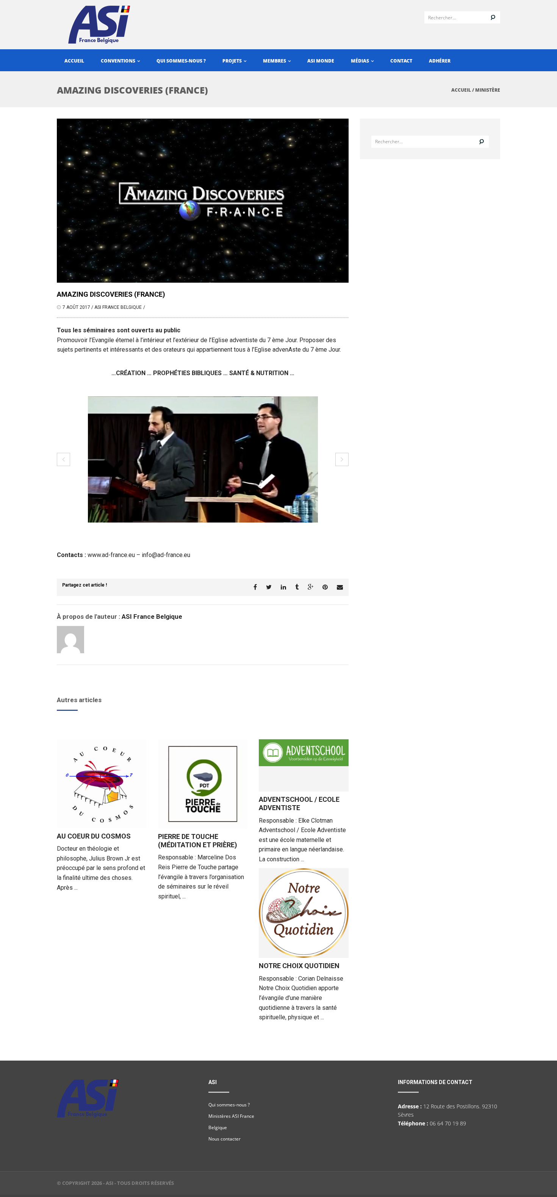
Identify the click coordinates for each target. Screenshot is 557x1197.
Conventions (118, 61)
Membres (275, 61)
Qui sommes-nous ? (181, 61)
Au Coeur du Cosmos (94, 836)
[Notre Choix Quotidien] (304, 913)
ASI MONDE (320, 61)
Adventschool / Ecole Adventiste (299, 803)
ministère (487, 90)
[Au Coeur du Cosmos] (102, 783)
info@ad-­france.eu (166, 555)
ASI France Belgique (118, 307)
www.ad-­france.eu (111, 555)
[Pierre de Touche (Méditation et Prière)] (203, 784)
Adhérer (440, 61)
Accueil (74, 61)
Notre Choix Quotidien (299, 966)
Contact (401, 61)
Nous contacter (224, 1139)
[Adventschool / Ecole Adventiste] (304, 765)
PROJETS (232, 61)
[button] (63, 459)
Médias (360, 61)
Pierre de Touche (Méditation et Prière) (197, 840)
